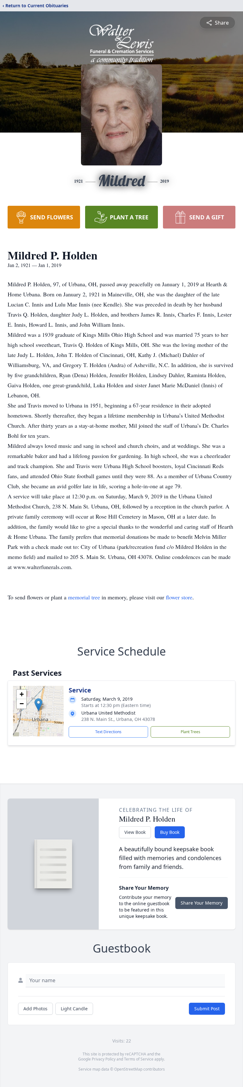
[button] (38, 704)
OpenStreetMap (128, 1069)
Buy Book (169, 832)
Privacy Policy (103, 1059)
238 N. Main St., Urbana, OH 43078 (118, 719)
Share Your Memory (201, 903)
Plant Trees (190, 731)
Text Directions (108, 731)
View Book (135, 832)
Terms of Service (138, 1059)
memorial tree (84, 597)
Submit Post (207, 1009)
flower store (179, 597)
